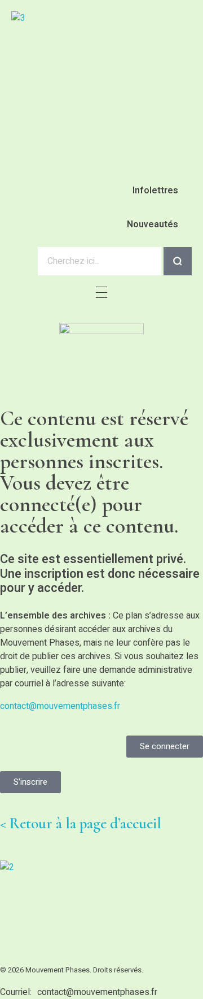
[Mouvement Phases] (84, 911)
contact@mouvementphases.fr (60, 706)
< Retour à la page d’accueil (80, 823)
